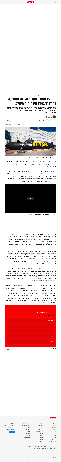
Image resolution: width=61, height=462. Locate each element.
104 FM (28, 433)
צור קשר (41, 423)
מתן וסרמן (49, 116)
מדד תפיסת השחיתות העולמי (47, 162)
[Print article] (39, 120)
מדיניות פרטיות (11, 427)
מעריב (55, 95)
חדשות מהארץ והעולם (47, 95)
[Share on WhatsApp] (43, 120)
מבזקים (54, 425)
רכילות (55, 431)
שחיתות (54, 350)
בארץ (39, 95)
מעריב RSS (40, 429)
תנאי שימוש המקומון (10, 429)
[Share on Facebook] (51, 120)
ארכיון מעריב (40, 437)
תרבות (54, 433)
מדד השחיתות (47, 350)
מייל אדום (41, 427)
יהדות (55, 437)
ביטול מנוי (41, 441)
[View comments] (8, 120)
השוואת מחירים (27, 437)
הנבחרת (54, 435)
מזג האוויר (54, 439)
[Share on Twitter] (47, 120)
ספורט (54, 429)
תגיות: (54, 348)
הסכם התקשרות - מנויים (10, 425)
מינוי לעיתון (41, 435)
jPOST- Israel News (25, 425)
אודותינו (41, 439)
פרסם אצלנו (40, 425)
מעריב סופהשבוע (39, 431)
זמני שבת (28, 435)
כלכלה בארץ (53, 427)
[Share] (55, 120)
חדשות (54, 423)
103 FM (28, 429)
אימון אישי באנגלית (26, 423)
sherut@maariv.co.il (45, 450)
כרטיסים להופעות (52, 441)
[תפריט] (57, 2)
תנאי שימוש (12, 423)
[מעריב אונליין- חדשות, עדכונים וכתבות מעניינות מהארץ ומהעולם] (30, 2)
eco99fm (28, 431)
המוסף (41, 433)
